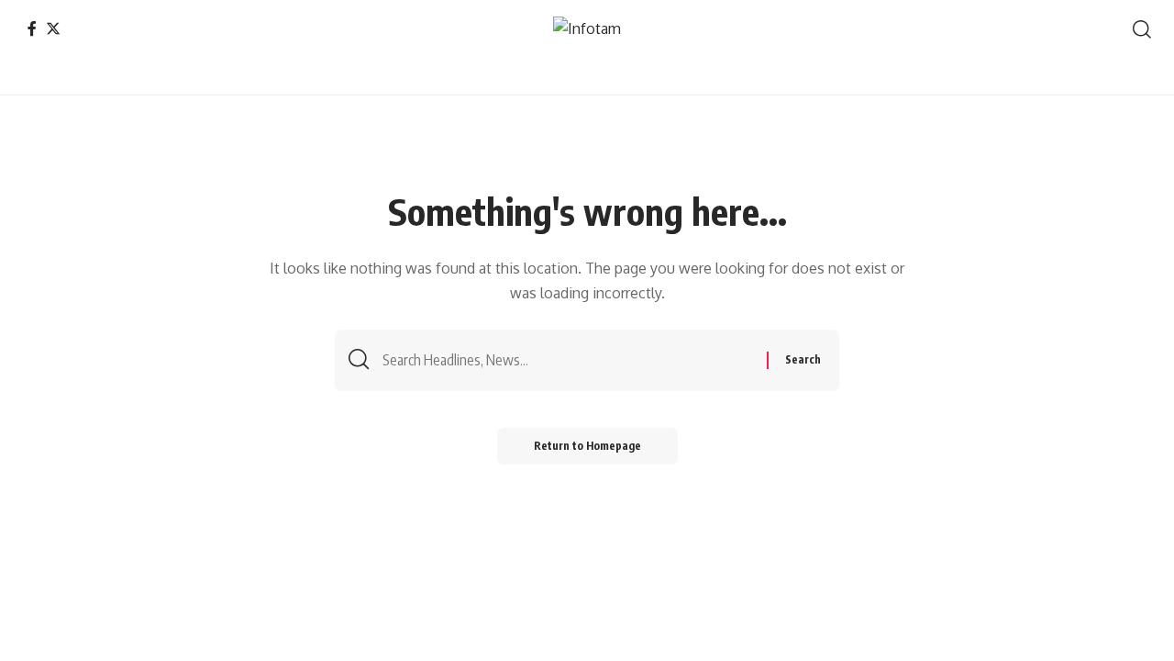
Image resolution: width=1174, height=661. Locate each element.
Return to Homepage (587, 446)
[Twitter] (53, 28)
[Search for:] (568, 360)
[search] (1142, 29)
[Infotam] (587, 29)
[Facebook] (32, 28)
